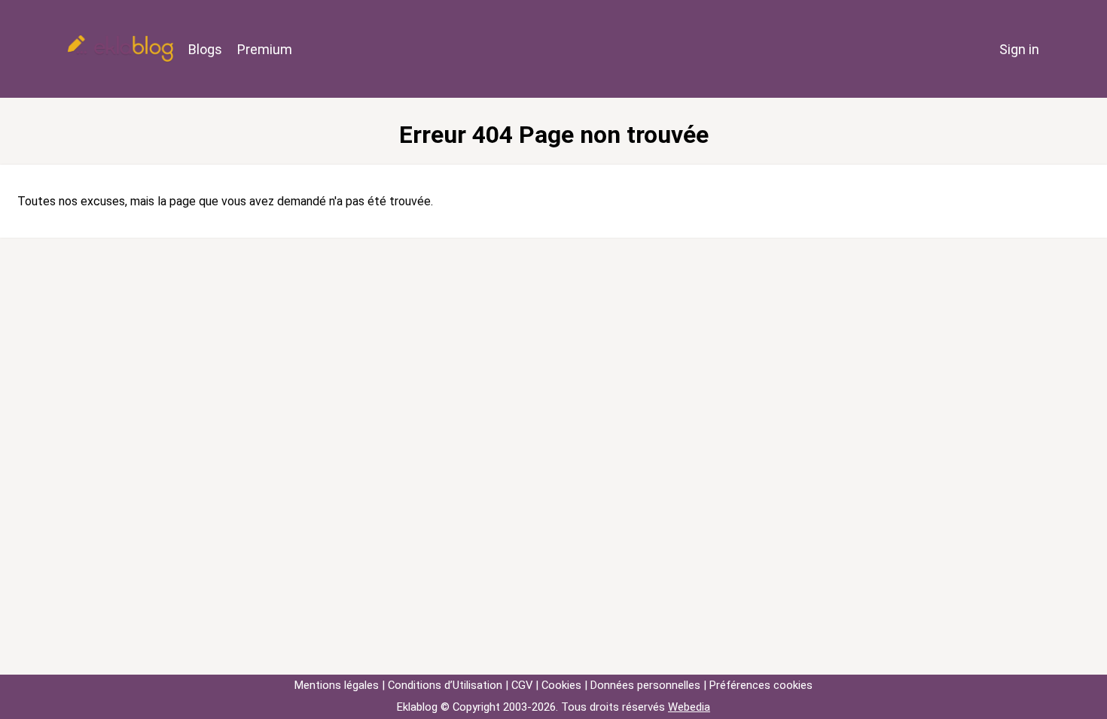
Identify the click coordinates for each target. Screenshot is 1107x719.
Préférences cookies (761, 685)
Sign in (1019, 49)
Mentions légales (336, 685)
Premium (264, 49)
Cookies (561, 685)
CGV (521, 685)
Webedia (689, 707)
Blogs (205, 49)
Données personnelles (645, 685)
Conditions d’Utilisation (445, 685)
